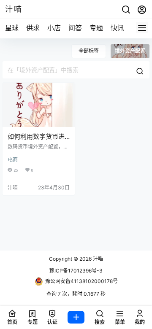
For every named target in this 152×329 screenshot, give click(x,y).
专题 (96, 28)
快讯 (117, 28)
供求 (33, 28)
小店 (54, 28)
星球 (12, 28)
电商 (13, 159)
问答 (75, 28)
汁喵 (97, 259)
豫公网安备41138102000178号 (81, 281)
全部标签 (89, 51)
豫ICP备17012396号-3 (76, 270)
